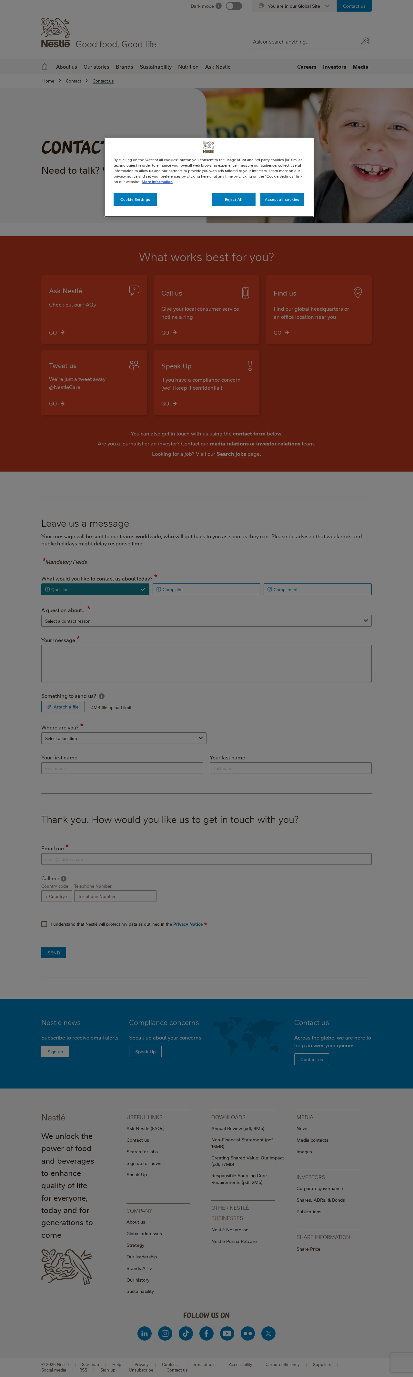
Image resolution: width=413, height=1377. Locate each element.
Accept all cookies (282, 199)
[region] (209, 177)
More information (157, 181)
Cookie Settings (135, 199)
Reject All (234, 199)
